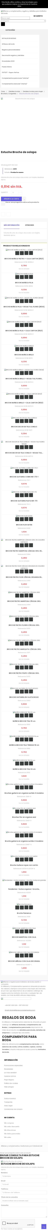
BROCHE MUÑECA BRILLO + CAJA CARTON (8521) (24, 403)
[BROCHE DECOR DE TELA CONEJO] (24, 418)
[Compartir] (7, 158)
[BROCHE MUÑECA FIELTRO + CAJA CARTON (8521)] (24, 250)
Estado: (7, 172)
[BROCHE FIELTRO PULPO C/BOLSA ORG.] (24, 664)
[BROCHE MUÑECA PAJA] (24, 274)
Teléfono (4, 1189)
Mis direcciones (10, 1130)
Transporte (8, 1102)
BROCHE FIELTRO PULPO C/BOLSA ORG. (24, 673)
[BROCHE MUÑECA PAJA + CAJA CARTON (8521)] (24, 322)
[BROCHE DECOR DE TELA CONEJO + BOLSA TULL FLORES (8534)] (24, 443)
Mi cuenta (9, 1117)
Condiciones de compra (13, 1109)
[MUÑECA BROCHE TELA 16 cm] (24, 712)
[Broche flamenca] (24, 904)
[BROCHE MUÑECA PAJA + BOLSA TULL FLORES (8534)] (24, 298)
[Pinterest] (16, 158)
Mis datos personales (12, 1134)
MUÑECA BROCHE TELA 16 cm (24, 721)
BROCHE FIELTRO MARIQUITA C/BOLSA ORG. (24, 649)
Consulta (4, 1205)
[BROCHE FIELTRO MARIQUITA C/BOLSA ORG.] (24, 640)
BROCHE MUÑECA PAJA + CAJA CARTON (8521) (24, 331)
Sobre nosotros (10, 1098)
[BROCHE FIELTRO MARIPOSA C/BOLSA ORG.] (24, 592)
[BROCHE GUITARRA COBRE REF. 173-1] (24, 468)
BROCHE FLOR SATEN (24, 525)
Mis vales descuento (11, 1127)
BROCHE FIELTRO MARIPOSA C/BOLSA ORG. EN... (24, 551)
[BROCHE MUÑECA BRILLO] (24, 346)
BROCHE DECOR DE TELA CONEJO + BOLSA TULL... (24, 453)
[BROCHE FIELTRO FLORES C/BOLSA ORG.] (24, 616)
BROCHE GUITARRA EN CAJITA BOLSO (24, 697)
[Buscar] (1, 15)
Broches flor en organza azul (24, 817)
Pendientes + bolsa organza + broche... (24, 889)
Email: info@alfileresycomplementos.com (20, 1010)
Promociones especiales (13, 1065)
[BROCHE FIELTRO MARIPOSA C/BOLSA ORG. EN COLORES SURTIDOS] (24, 541)
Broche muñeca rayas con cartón (24, 865)
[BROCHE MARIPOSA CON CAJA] (24, 928)
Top (44, 1227)
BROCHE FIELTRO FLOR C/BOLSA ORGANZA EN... (24, 577)
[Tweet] (3, 158)
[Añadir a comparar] (3, 203)
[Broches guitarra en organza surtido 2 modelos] (24, 784)
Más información (11, 225)
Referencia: (9, 169)
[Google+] (12, 158)
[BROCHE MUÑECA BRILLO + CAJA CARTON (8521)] (24, 394)
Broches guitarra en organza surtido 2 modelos (24, 793)
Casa (3, 91)
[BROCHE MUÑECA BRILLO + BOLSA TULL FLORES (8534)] (24, 370)
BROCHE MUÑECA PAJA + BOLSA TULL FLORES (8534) (24, 307)
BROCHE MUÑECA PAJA (24, 283)
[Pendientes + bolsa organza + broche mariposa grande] (24, 880)
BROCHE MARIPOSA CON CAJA (24, 937)
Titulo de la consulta (9, 1197)
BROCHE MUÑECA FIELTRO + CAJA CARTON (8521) (24, 259)
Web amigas (9, 1087)
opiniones (29, 225)
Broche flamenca (24, 913)
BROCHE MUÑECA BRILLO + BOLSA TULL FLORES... (24, 379)
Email (3, 1181)
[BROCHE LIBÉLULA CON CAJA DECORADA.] (24, 952)
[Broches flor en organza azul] (24, 808)
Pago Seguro (9, 1080)
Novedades (8, 1069)
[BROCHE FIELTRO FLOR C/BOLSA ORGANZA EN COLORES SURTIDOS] (24, 567)
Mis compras (9, 1123)
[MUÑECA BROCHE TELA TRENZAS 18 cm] (24, 736)
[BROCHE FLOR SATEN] (24, 516)
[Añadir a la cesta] (17, 253)
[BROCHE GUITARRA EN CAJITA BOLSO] (24, 688)
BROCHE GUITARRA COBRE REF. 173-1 (24, 477)
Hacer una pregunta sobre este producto (22, 202)
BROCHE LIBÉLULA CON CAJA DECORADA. (24, 961)
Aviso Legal (8, 1106)
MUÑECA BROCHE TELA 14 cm (24, 769)
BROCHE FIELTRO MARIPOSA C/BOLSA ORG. (24, 601)
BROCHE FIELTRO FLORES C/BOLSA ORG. (24, 625)
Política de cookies (11, 1083)
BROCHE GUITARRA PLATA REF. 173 (24, 501)
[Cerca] (1, 27)
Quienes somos (10, 1076)
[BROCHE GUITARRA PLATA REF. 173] (24, 492)
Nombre (4, 1173)
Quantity (4, 192)
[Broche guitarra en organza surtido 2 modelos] (24, 832)
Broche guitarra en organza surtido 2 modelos (24, 841)
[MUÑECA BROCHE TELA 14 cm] (24, 760)
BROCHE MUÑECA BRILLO (24, 355)
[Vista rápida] (31, 253)
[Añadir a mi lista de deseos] (24, 199)
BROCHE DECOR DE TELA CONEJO (24, 427)
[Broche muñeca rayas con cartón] (24, 856)
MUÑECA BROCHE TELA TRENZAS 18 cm (24, 745)
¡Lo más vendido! (10, 1073)
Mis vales (7, 1137)
